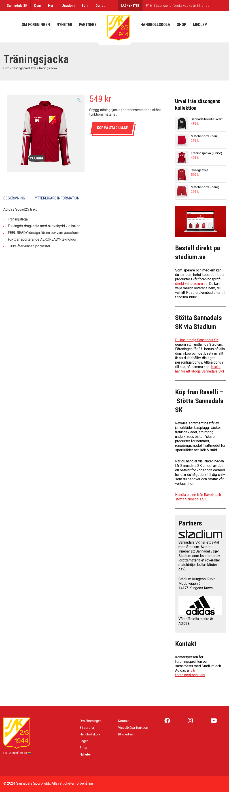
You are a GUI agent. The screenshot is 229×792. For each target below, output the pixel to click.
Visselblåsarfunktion (133, 728)
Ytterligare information (57, 198)
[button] (78, 100)
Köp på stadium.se (112, 128)
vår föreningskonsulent (190, 672)
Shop (83, 748)
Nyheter (85, 754)
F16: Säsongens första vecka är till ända (178, 5)
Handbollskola (90, 734)
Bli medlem (126, 734)
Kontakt (123, 721)
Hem (6, 68)
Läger (84, 741)
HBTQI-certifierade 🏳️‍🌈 (17, 752)
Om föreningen (91, 721)
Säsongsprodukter (24, 68)
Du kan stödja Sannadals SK (196, 340)
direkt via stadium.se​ (191, 284)
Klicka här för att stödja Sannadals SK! (199, 369)
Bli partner (87, 728)
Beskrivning (14, 198)
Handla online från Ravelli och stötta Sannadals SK (198, 497)
